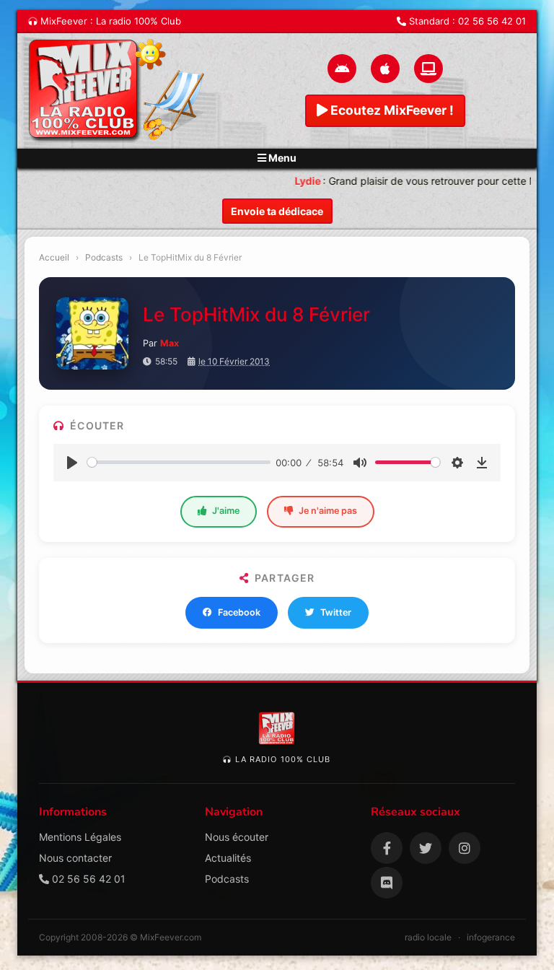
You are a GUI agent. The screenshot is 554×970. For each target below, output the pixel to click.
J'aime (225, 510)
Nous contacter (75, 858)
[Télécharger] (481, 462)
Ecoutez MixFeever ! (390, 110)
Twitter (335, 612)
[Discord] (387, 883)
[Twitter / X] (425, 848)
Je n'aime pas (328, 510)
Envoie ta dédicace (277, 211)
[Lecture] (72, 462)
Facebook (239, 612)
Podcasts (104, 257)
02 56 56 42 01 (492, 21)
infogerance (491, 937)
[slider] (179, 462)
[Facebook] (387, 848)
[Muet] (359, 462)
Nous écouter (236, 837)
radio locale (428, 937)
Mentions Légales (80, 837)
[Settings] (457, 462)
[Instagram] (464, 848)
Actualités (228, 858)
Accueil (54, 257)
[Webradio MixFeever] (118, 91)
